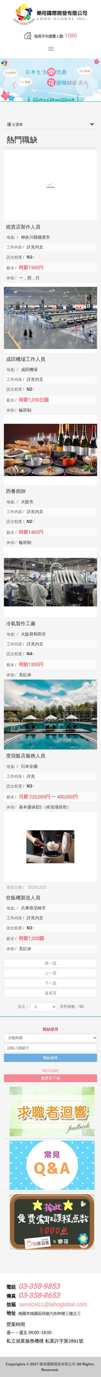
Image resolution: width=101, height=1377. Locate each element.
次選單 (17, 124)
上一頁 (50, 973)
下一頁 (50, 983)
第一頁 (50, 963)
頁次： (23, 1006)
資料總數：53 (71, 1006)
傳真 (11, 1296)
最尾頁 (50, 993)
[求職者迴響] (50, 1111)
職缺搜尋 (50, 1058)
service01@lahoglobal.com (53, 1304)
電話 (11, 1287)
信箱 (11, 1304)
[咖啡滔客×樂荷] (50, 1222)
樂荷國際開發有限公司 (50, 15)
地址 (11, 1313)
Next (86, 85)
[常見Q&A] (50, 1165)
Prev (14, 85)
